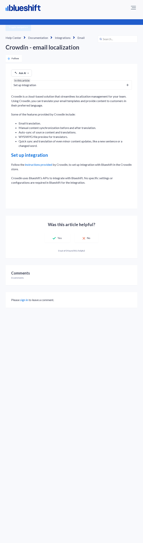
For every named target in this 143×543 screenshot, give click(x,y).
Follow (15, 58)
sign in (24, 300)
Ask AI (22, 73)
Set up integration (29, 155)
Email (81, 37)
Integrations (63, 37)
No (88, 238)
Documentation (38, 37)
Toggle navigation (18, 27)
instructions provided (39, 164)
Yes (60, 238)
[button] (133, 7)
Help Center (13, 37)
